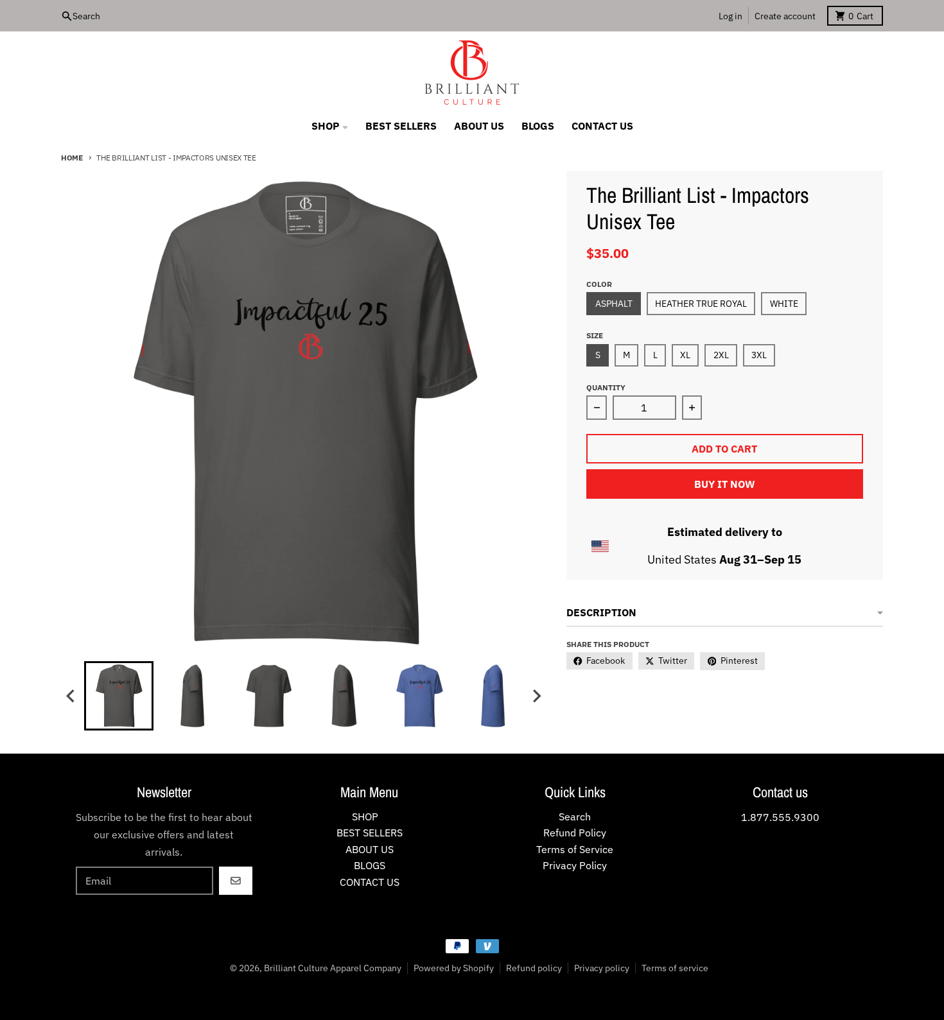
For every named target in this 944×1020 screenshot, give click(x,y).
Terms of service (675, 968)
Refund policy (534, 968)
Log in (730, 16)
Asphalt (614, 303)
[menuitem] (118, 695)
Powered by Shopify (454, 968)
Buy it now (724, 484)
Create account (785, 16)
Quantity (605, 387)
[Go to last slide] (71, 696)
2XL (721, 355)
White (784, 303)
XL (685, 355)
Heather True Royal (701, 303)
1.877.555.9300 (780, 817)
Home (72, 157)
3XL (759, 355)
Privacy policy (601, 968)
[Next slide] (536, 696)
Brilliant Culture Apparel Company (332, 968)
